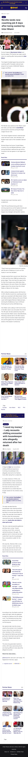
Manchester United (16, 52)
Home (4, 13)
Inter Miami (12, 407)
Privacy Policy (14, 754)
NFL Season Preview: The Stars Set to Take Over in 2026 (17, 190)
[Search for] (26, 8)
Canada (4, 407)
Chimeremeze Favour (7, 32)
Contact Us (13, 751)
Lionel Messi (19, 127)
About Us (6, 751)
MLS (19, 407)
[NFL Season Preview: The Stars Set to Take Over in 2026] (5, 190)
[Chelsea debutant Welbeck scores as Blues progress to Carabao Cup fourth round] (5, 163)
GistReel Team (20, 751)
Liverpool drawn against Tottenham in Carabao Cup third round (18, 173)
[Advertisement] (14, 339)
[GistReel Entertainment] (14, 8)
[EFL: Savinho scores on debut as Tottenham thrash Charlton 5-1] (5, 181)
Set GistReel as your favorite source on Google (12, 2)
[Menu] (2, 8)
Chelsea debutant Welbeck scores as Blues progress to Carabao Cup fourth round (18, 164)
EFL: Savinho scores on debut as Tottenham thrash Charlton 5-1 (19, 182)
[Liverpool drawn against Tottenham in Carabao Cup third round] (5, 172)
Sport (8, 13)
